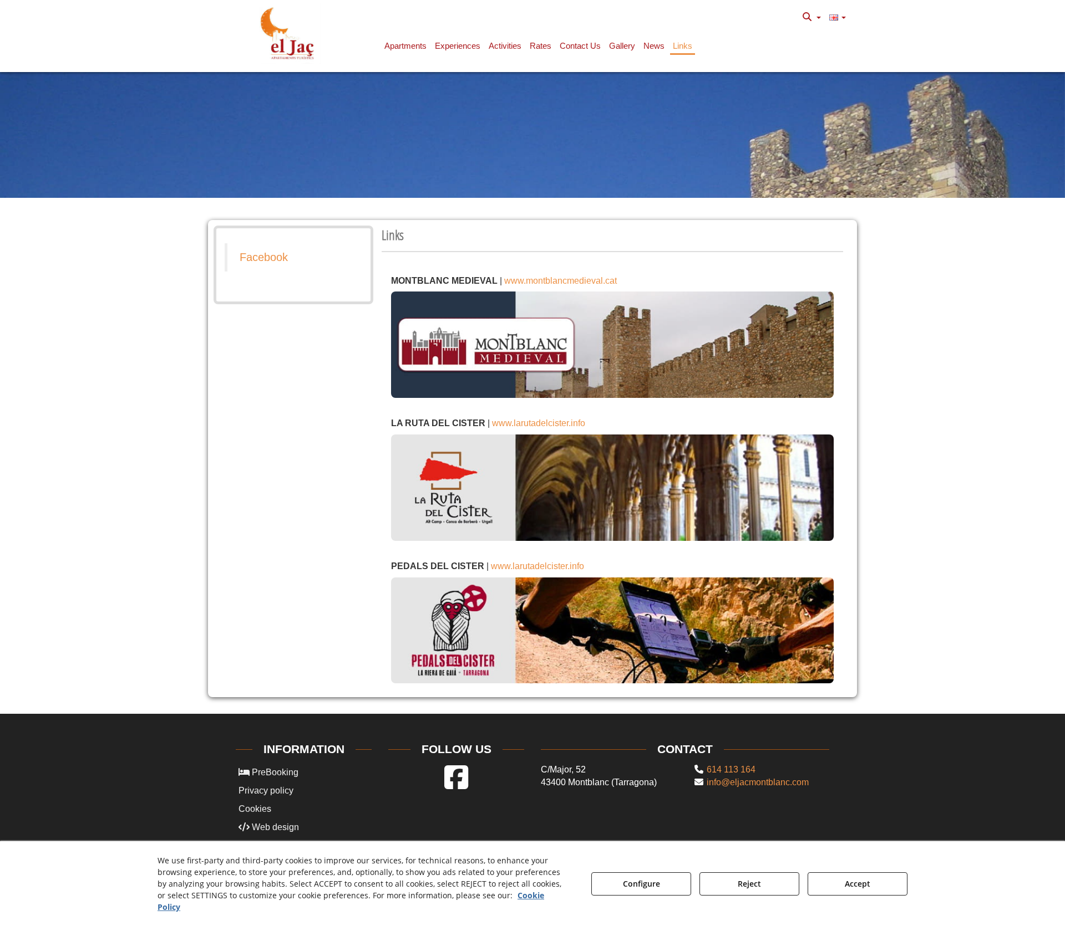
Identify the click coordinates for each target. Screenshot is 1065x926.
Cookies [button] (255, 809)
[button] (289, 33)
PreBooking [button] (274, 772)
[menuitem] (812, 17)
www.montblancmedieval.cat (560, 280)
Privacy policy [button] (266, 790)
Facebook (264, 257)
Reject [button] (749, 883)
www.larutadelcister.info (538, 423)
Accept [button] (857, 883)
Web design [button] (274, 827)
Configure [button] (641, 883)
